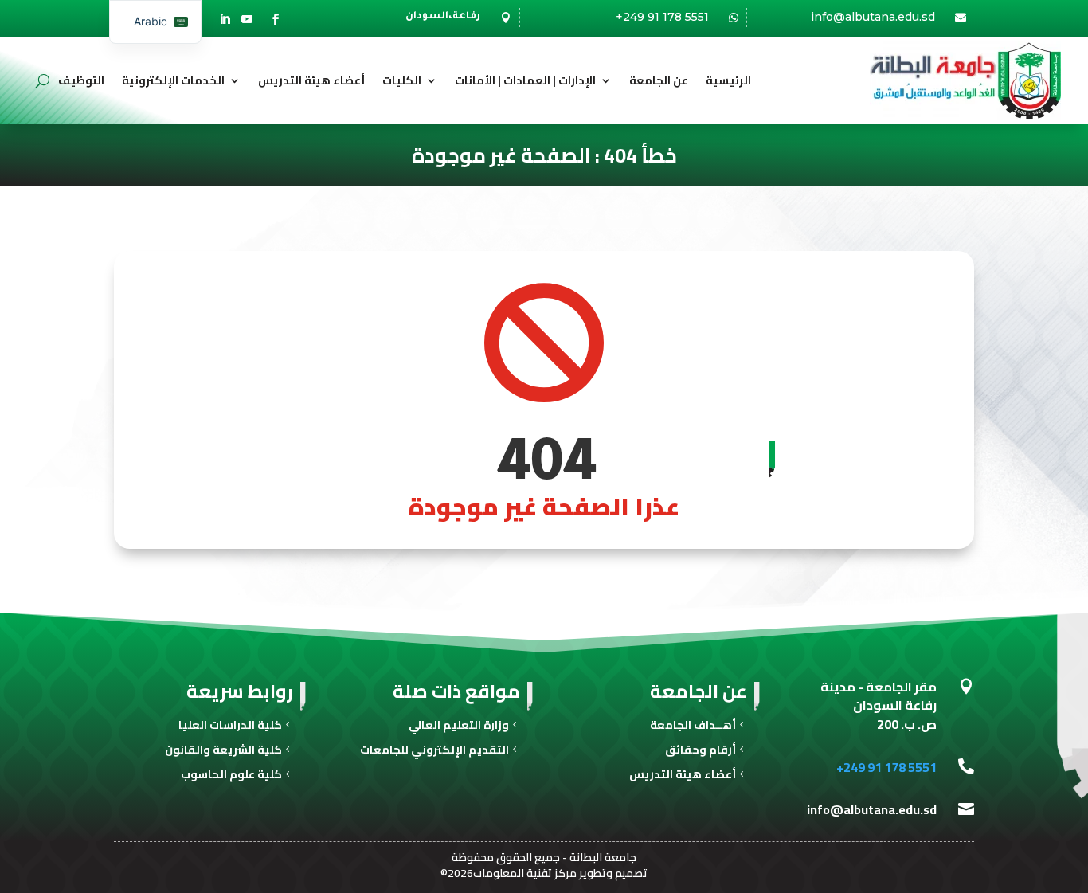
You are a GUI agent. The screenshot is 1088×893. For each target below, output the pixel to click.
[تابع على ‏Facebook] (275, 19)
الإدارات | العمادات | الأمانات (525, 80)
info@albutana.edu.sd (873, 17)
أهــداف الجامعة (693, 727)
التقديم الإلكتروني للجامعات (434, 751)
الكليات (401, 80)
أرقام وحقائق (700, 751)
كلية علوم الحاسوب (231, 776)
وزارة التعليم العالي (459, 727)
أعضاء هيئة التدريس (311, 80)
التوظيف (81, 80)
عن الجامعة (658, 80)
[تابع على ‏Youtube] (247, 19)
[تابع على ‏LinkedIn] (224, 19)
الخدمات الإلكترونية (173, 80)
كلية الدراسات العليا (230, 727)
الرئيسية (728, 80)
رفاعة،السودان (442, 16)
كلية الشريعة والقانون (223, 751)
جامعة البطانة (602, 857)
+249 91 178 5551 (662, 17)
